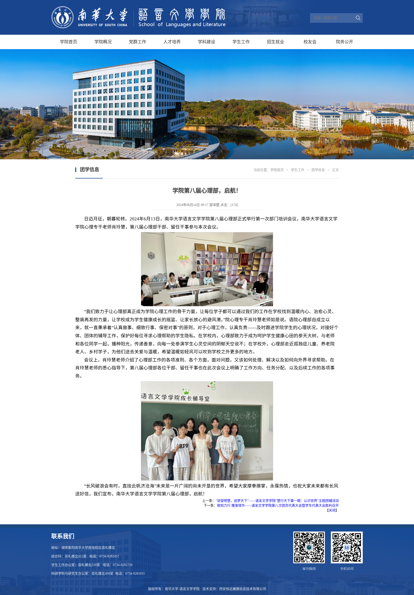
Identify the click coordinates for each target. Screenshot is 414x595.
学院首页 (68, 42)
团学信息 (318, 170)
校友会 (310, 42)
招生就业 (275, 42)
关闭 (332, 510)
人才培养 (172, 42)
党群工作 (137, 42)
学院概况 (103, 42)
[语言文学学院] (138, 17)
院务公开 (344, 42)
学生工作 (241, 42)
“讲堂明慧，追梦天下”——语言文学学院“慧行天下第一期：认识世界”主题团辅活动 (277, 501)
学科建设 (206, 42)
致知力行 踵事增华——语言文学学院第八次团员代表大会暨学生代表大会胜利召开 (278, 505)
